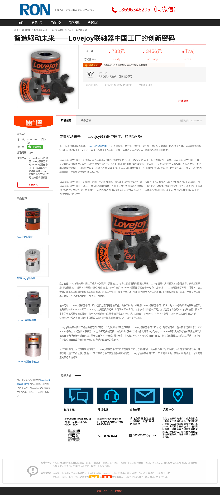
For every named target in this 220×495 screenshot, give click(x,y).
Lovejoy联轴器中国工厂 (99, 146)
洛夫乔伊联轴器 (25, 236)
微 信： (22, 147)
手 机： (22, 139)
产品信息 (66, 120)
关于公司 (37, 22)
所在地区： (23, 152)
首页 (21, 22)
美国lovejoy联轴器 (26, 278)
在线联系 (183, 101)
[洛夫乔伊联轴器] (33, 219)
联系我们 (93, 22)
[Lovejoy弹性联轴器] (33, 302)
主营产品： (23, 158)
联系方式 (86, 120)
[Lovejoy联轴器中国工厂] (33, 344)
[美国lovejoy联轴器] (33, 260)
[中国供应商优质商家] (94, 476)
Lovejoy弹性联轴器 (26, 320)
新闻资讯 (74, 22)
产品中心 (56, 22)
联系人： (21, 134)
